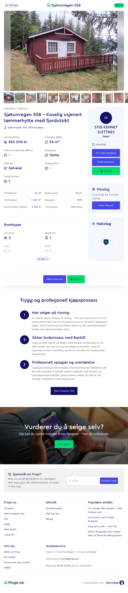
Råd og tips (53, 513)
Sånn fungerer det (14, 513)
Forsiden (9, 508)
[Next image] (120, 51)
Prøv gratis (10, 529)
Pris (6, 519)
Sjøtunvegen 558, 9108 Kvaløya (26, 127)
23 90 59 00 (29, 479)
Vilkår (7, 567)
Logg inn (9, 534)
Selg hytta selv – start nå (102, 526)
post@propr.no (70, 559)
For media (9, 557)
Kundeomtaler (54, 508)
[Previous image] (8, 51)
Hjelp (7, 524)
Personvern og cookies (17, 562)
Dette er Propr (12, 552)
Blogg (49, 519)
